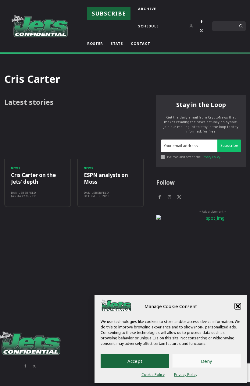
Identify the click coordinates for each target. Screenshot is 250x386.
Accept (134, 361)
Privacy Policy (185, 374)
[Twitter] (201, 30)
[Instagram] (169, 197)
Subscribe (229, 145)
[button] (238, 306)
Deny (206, 361)
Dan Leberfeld (23, 193)
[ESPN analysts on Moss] (110, 137)
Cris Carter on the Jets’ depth (33, 178)
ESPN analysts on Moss (106, 178)
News (15, 168)
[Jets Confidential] (39, 26)
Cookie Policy (153, 374)
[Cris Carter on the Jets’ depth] (37, 137)
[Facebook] (201, 21)
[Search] (241, 26)
